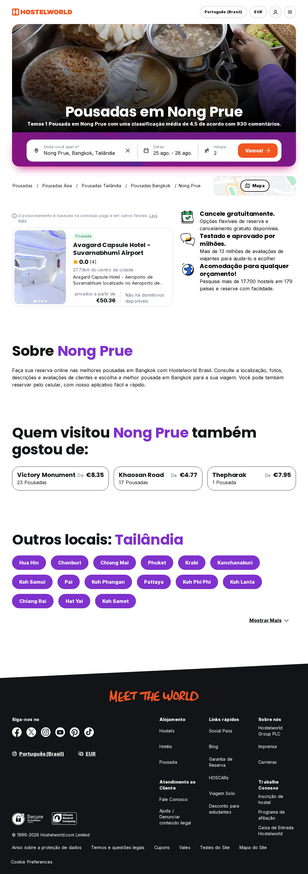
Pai (68, 582)
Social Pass (220, 730)
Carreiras (267, 762)
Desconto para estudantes (224, 808)
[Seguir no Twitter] (31, 732)
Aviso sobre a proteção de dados (47, 847)
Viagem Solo (222, 793)
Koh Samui (32, 582)
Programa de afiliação (271, 815)
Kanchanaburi (235, 563)
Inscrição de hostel (270, 799)
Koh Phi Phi (197, 582)
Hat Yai (74, 601)
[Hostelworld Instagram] (46, 732)
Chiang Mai (114, 563)
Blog (213, 746)
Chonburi (69, 563)
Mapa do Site (253, 847)
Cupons (162, 847)
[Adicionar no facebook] (17, 732)
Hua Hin (29, 563)
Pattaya (154, 582)
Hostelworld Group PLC (270, 730)
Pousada (83, 236)
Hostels (166, 730)
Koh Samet (115, 601)
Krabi (191, 563)
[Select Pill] (276, 12)
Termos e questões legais (117, 847)
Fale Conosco (173, 799)
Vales (184, 847)
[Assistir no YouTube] (60, 732)
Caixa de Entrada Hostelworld (276, 830)
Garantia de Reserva (221, 762)
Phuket (157, 563)
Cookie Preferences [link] (31, 861)
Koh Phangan (108, 582)
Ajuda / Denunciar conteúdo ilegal (175, 816)
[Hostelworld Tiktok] (89, 732)
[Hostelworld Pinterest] (74, 732)
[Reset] (128, 150)
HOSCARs (219, 777)
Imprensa (267, 746)
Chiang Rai (32, 601)
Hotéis (165, 746)
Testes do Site (215, 847)
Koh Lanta (242, 582)
